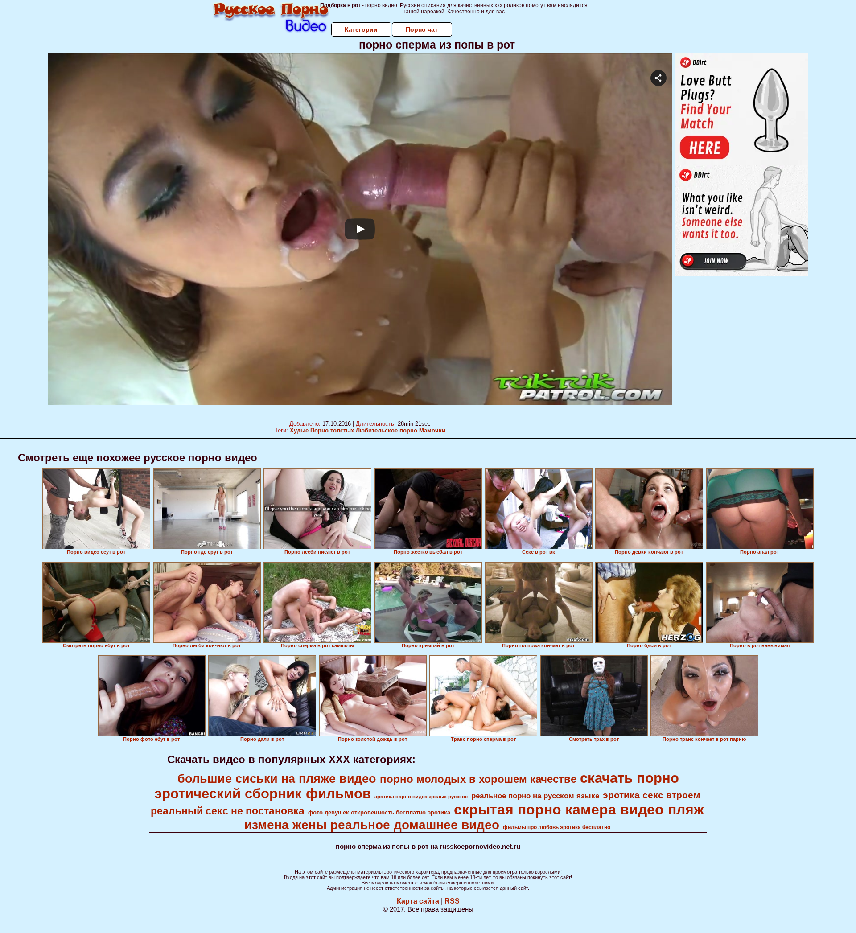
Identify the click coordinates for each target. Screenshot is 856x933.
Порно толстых (332, 430)
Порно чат (422, 29)
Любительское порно (386, 430)
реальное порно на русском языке (535, 795)
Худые (299, 430)
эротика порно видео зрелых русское (421, 796)
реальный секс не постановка (228, 811)
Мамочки (432, 430)
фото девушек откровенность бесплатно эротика (379, 812)
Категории (361, 29)
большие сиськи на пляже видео (276, 778)
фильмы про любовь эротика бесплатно (556, 827)
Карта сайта (418, 901)
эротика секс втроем (651, 795)
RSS (452, 901)
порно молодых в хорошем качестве (478, 779)
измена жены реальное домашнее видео (371, 825)
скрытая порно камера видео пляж (579, 809)
